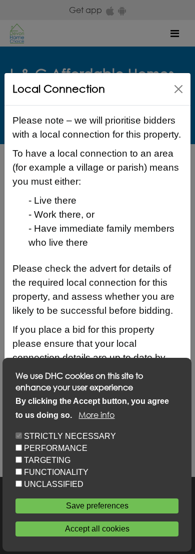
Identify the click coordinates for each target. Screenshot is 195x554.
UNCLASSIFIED (54, 484)
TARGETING (47, 460)
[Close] (178, 89)
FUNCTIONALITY (56, 472)
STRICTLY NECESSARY (70, 436)
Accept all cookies (97, 528)
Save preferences (97, 505)
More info (96, 414)
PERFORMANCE (56, 448)
